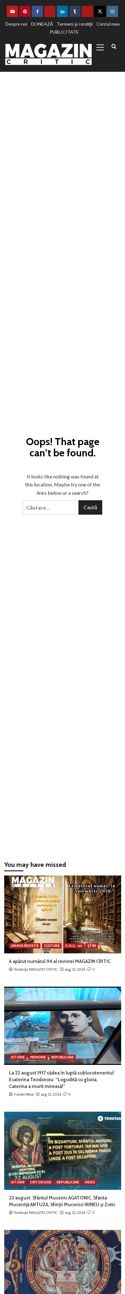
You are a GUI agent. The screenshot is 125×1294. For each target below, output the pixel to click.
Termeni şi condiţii (75, 24)
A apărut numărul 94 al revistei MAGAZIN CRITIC (60, 961)
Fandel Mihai (24, 1094)
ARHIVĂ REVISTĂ (24, 945)
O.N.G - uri (73, 945)
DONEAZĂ (42, 24)
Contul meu (108, 24)
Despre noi (16, 24)
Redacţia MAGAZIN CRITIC (36, 969)
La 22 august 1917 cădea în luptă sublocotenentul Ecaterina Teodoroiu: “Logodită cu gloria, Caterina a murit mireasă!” (61, 1079)
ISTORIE (18, 1057)
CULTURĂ (52, 945)
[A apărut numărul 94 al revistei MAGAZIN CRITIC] (62, 914)
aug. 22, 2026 (75, 969)
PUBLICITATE (64, 32)
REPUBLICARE (62, 1057)
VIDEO (90, 1182)
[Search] (114, 46)
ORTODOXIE (40, 1182)
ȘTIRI (92, 945)
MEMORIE (38, 1057)
